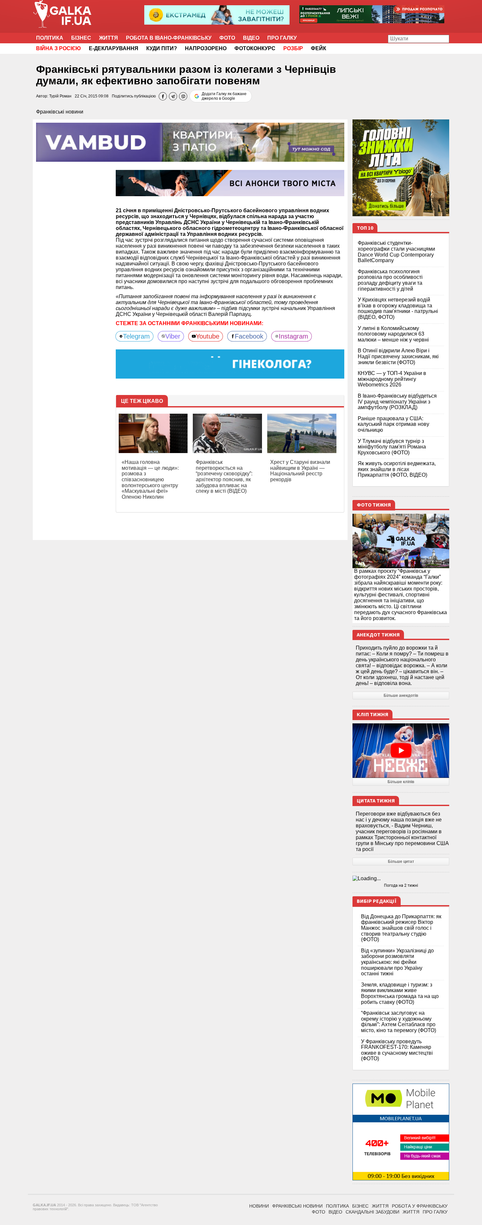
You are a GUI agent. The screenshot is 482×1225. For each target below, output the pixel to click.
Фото (227, 38)
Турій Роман (60, 96)
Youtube (207, 336)
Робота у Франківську (420, 1206)
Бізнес (81, 38)
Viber (172, 336)
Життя (108, 38)
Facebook (249, 336)
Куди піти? (161, 48)
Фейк (318, 48)
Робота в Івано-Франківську (168, 38)
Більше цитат (401, 861)
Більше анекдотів (401, 695)
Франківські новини (59, 111)
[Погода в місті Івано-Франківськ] (400, 879)
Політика (49, 38)
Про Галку (282, 38)
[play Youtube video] (400, 750)
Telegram (136, 336)
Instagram (293, 336)
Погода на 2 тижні (401, 885)
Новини (259, 1206)
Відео (251, 38)
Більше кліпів (401, 781)
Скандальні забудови (372, 1212)
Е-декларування (113, 48)
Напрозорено (206, 48)
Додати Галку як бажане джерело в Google (224, 96)
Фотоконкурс (254, 48)
